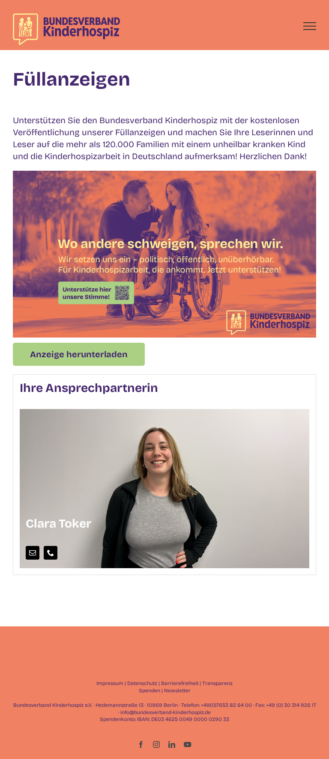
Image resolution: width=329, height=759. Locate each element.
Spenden (149, 691)
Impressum (109, 683)
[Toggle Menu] (310, 26)
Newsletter (177, 691)
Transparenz (217, 683)
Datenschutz (142, 683)
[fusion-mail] (32, 553)
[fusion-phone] (50, 553)
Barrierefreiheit (179, 683)
